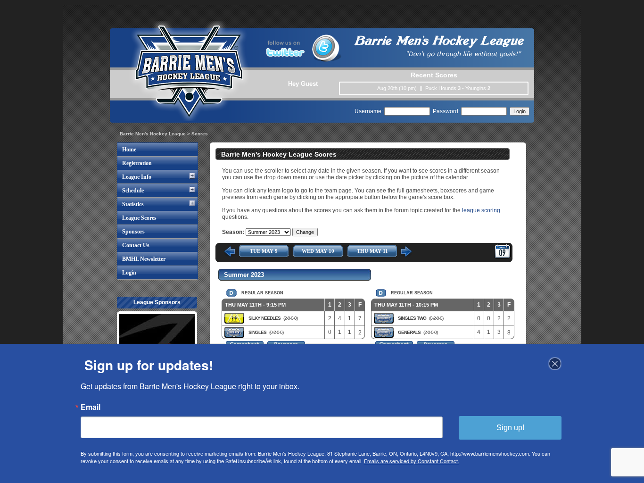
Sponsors (133, 231)
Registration (137, 163)
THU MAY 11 (372, 251)
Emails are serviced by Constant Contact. (411, 461)
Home (129, 149)
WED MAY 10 (318, 251)
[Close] (555, 363)
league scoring (481, 210)
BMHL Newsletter (143, 259)
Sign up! (510, 428)
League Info (136, 177)
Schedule (133, 190)
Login (129, 272)
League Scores (139, 218)
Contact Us (135, 245)
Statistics (133, 204)
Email (90, 407)
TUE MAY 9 (264, 251)
